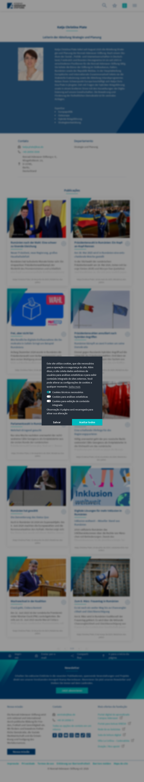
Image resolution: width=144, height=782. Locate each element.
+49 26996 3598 (31, 151)
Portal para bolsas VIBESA (112, 723)
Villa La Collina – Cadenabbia (114, 740)
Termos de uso (46, 763)
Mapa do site (121, 763)
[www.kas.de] (16, 5)
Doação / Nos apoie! (109, 746)
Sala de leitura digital (110, 735)
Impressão (13, 763)
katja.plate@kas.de (33, 146)
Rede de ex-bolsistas (109, 729)
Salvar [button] (57, 422)
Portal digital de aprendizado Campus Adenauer (114, 716)
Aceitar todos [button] (87, 422)
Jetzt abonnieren (72, 690)
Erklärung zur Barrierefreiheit (73, 763)
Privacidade (28, 763)
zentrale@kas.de (66, 714)
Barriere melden (102, 763)
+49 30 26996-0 (65, 720)
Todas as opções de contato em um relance (72, 727)
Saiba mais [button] (74, 386)
